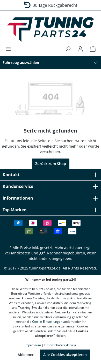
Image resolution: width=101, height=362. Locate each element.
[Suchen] (68, 49)
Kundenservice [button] (18, 186)
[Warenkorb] (91, 49)
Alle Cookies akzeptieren (65, 354)
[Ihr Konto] (80, 49)
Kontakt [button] (11, 174)
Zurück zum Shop (50, 163)
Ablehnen (26, 354)
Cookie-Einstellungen (47, 321)
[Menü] (10, 49)
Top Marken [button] (15, 210)
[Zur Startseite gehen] (50, 29)
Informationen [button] (18, 198)
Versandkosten (17, 253)
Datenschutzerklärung (60, 345)
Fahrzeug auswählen (21, 62)
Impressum (33, 345)
